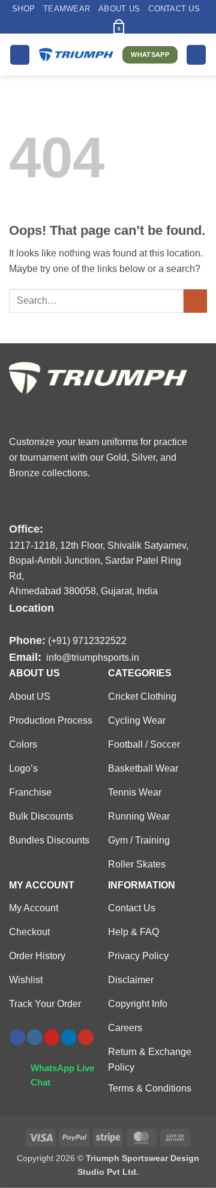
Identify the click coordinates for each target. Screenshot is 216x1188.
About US (119, 8)
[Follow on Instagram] (35, 1037)
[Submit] (195, 301)
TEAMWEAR (66, 8)
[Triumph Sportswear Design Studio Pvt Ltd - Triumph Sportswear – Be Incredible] (76, 55)
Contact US (174, 8)
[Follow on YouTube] (86, 1037)
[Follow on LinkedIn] (69, 1037)
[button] (98, 26)
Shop (23, 8)
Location (31, 607)
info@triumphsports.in (92, 657)
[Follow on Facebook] (17, 1037)
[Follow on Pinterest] (51, 1037)
